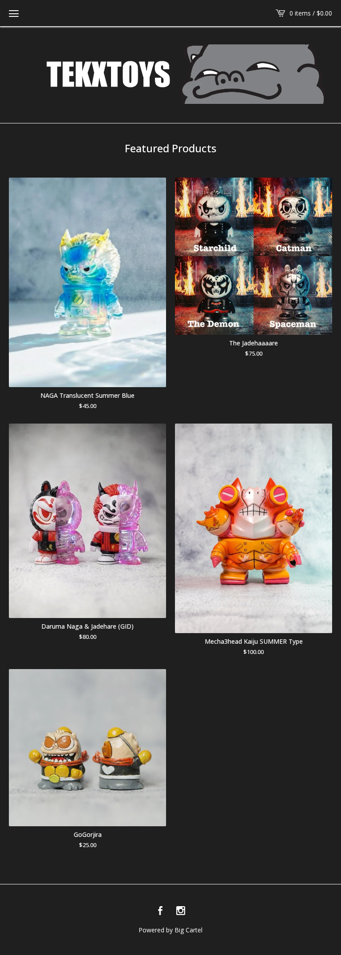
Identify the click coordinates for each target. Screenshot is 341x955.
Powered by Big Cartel (170, 930)
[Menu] (14, 13)
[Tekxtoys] (170, 74)
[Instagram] (180, 911)
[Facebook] (160, 911)
